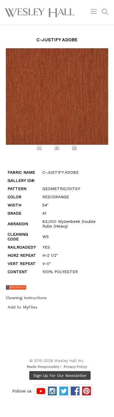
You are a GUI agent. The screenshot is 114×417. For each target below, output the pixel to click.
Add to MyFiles (22, 307)
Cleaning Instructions (26, 297)
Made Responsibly (43, 367)
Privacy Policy (75, 367)
